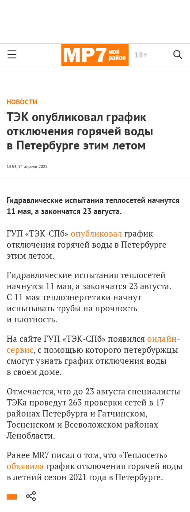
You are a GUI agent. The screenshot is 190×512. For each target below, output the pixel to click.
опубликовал (96, 233)
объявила (26, 465)
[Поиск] (178, 55)
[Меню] (12, 55)
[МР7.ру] (95, 55)
